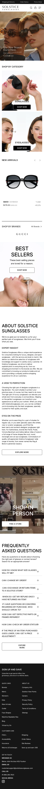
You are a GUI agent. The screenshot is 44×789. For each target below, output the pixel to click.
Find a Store (38, 2)
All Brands (35, 226)
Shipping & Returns (8, 2)
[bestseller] (22, 274)
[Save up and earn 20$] (32, 747)
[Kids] (12, 700)
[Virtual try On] (12, 725)
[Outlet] (12, 708)
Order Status (24, 2)
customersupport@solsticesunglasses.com (17, 768)
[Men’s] (12, 691)
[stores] (22, 500)
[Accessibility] (12, 739)
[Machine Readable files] (12, 716)
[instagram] (3, 782)
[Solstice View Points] (32, 691)
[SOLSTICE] (10, 7)
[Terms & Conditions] (32, 708)
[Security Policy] (32, 704)
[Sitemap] (32, 712)
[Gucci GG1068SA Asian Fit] (22, 181)
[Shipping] (32, 735)
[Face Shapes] (12, 712)
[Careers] (32, 695)
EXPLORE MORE (22, 452)
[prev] (35, 160)
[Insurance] (12, 743)
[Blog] (12, 721)
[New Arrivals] (12, 704)
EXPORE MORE (22, 646)
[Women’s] (12, 695)
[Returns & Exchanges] (12, 747)
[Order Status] (32, 739)
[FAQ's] (12, 735)
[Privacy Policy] (32, 700)
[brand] (22, 234)
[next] (40, 160)
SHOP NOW (22, 270)
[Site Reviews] (32, 743)
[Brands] (12, 687)
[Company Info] (32, 687)
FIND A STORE (15, 524)
